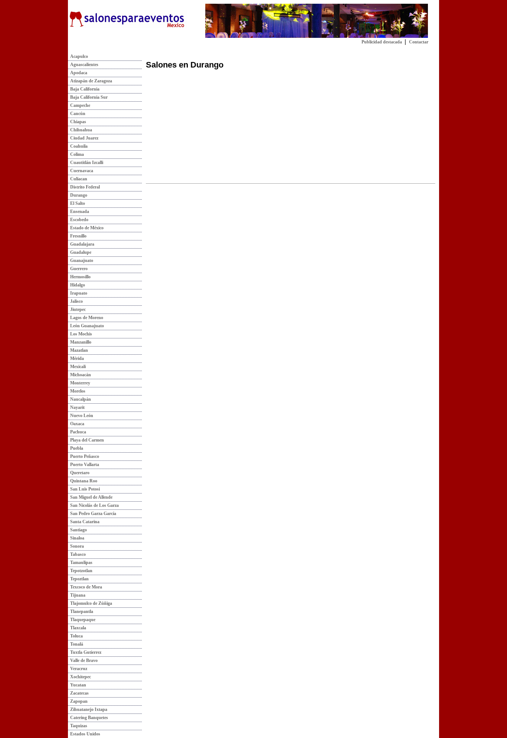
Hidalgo (76, 285)
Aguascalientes (83, 64)
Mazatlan (78, 350)
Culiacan (77, 178)
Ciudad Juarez (83, 138)
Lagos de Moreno (85, 317)
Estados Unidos (84, 734)
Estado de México (86, 227)
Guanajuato (80, 260)
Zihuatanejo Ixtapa (87, 709)
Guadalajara (81, 244)
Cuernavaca (80, 170)
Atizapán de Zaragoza (90, 80)
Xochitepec (79, 676)
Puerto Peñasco (83, 456)
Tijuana (76, 595)
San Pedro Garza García (92, 513)
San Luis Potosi (84, 489)
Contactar (418, 42)
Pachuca (77, 431)
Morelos (76, 391)
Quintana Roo (82, 480)
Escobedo (78, 219)
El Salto (76, 203)
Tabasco (77, 554)
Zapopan (78, 701)
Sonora (76, 546)
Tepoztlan (78, 578)
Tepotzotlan (80, 570)
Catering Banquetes (88, 717)
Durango (77, 195)
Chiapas (77, 121)
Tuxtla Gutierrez (84, 652)
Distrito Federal (84, 187)
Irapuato (77, 293)
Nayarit (76, 407)
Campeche (79, 105)
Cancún (76, 113)
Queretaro (78, 472)
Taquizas (77, 725)
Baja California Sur (88, 97)
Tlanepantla (80, 611)
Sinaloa (76, 538)
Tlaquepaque (81, 619)
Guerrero (78, 268)
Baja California (83, 89)
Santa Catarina (83, 521)
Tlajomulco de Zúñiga (90, 603)
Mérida (76, 358)
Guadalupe (79, 252)
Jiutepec (77, 309)
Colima (76, 154)
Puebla (75, 448)
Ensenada (78, 211)
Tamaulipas (80, 562)
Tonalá (75, 644)
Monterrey (79, 383)
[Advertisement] (208, 127)
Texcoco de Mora (85, 587)
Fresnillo (77, 236)
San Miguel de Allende (90, 497)
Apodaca (77, 72)
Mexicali (77, 366)
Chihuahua (80, 129)
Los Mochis (80, 334)
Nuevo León (80, 415)
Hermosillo (79, 276)
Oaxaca (76, 423)
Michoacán (79, 374)
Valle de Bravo (83, 660)
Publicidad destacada (382, 42)
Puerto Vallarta (83, 464)
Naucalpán (79, 399)
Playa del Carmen (86, 440)
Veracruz (77, 668)
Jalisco (75, 301)
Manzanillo (79, 342)
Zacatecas (78, 693)
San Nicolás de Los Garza (93, 505)
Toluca (75, 636)
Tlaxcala (77, 627)
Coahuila (78, 146)
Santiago (77, 529)
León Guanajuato (86, 325)
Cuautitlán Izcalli (85, 162)
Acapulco (78, 56)
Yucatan (77, 685)
